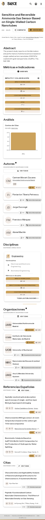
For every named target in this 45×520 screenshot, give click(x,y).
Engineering (17, 256)
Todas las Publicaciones (28, 298)
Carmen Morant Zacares (32, 37)
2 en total (15, 128)
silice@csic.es (22, 518)
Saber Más (22, 71)
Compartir (20, 30)
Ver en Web (36, 30)
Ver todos (22, 171)
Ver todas (22, 316)
